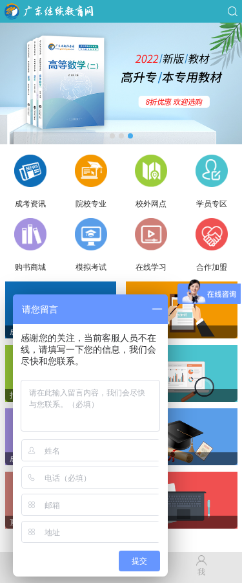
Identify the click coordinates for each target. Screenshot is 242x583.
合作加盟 (211, 267)
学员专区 (211, 203)
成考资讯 (30, 203)
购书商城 (30, 267)
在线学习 (151, 267)
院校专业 (91, 203)
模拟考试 (91, 267)
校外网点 (151, 203)
